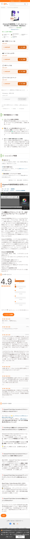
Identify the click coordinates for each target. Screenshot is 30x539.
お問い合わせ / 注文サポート (15, 521)
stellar (27, 318)
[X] (14, 524)
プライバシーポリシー (21, 534)
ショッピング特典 (11, 156)
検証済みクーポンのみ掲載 (16, 1)
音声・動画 (6, 188)
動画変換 (3, 7)
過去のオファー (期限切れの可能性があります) (13, 90)
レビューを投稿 (8, 314)
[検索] (25, 4)
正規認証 (14, 108)
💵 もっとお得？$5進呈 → (7, 31)
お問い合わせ (23, 418)
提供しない (14, 35)
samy (27, 326)
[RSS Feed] (18, 524)
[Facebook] (11, 524)
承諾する (20, 536)
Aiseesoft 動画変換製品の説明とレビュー (15, 185)
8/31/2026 (19, 27)
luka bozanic (26, 388)
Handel (27, 334)
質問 (3, 515)
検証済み (5, 35)
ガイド (14, 37)
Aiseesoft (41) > (15, 29)
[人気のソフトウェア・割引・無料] (6, 4)
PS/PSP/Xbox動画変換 (12, 7)
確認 (4, 37)
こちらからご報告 (8, 129)
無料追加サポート (6, 108)
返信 (3, 322)
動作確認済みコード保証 (11, 115)
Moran (27, 375)
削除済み (23, 35)
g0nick (27, 366)
